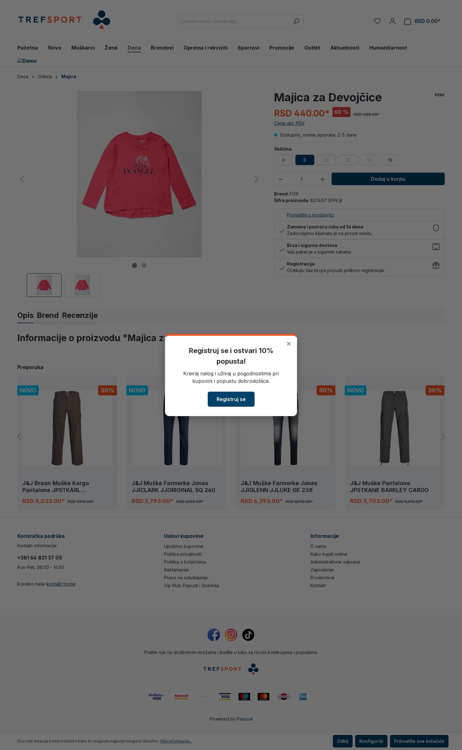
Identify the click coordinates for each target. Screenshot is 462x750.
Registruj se (231, 399)
